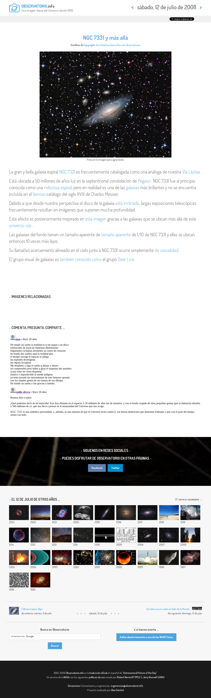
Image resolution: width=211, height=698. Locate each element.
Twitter (115, 468)
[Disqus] (105, 374)
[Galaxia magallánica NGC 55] (105, 512)
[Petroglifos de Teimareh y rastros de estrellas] (62, 535)
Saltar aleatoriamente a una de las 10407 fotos (146, 637)
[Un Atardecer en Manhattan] (190, 535)
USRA (161, 677)
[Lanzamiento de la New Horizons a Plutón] (190, 512)
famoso (39, 194)
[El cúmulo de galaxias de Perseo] (83, 535)
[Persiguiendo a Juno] (169, 512)
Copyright (89, 45)
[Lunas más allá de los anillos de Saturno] (105, 535)
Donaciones (74, 685)
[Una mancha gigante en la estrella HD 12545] (126, 557)
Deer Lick (126, 259)
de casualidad (166, 250)
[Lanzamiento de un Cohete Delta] (147, 557)
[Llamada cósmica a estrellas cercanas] (126, 535)
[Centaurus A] (126, 512)
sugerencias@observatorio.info (127, 685)
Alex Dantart (117, 690)
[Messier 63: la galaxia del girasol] (147, 512)
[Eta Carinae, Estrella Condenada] (190, 557)
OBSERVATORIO (34, 6)
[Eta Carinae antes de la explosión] (40, 580)
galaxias (132, 187)
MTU (137, 677)
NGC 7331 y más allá (105, 37)
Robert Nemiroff (125, 677)
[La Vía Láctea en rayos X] (62, 557)
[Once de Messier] (40, 535)
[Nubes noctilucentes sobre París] (40, 512)
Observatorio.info (75, 673)
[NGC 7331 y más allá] (147, 535)
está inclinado (127, 203)
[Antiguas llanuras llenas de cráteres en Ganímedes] (19, 580)
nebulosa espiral (58, 187)
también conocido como (81, 259)
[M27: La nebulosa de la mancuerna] (62, 512)
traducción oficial (98, 673)
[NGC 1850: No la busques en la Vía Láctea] (105, 557)
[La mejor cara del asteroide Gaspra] (169, 557)
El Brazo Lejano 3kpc (32, 609)
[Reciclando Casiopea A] (83, 557)
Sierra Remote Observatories (125, 45)
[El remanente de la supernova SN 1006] (19, 535)
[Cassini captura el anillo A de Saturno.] (40, 557)
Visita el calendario (188, 499)
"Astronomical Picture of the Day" (140, 673)
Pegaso (144, 181)
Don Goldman (103, 45)
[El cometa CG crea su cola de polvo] (83, 512)
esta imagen (95, 219)
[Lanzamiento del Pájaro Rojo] (19, 557)
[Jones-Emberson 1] (19, 512)
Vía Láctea (191, 172)
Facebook (96, 468)
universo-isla (20, 225)
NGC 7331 (67, 172)
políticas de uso (97, 677)
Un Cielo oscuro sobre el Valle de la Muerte (168, 609)
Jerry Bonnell (150, 677)
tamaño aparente (116, 234)
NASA (66, 677)
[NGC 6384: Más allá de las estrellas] (169, 535)
